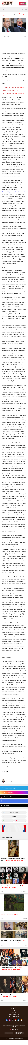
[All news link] (25, 1042)
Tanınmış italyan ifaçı (10, 90)
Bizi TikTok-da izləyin (8, 796)
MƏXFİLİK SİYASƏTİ (14, 1016)
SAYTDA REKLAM (14, 1014)
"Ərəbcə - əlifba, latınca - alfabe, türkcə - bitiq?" (13, 192)
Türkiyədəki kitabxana (14, 93)
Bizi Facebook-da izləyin (8, 801)
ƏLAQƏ (14, 1010)
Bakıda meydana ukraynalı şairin (13, 87)
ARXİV (14, 1012)
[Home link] (14, 1042)
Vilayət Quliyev (9, 781)
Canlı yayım (22, 3)
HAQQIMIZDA (14, 1008)
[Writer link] (19, 1042)
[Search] (8, 1042)
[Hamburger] (2, 1042)
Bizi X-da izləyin (7, 805)
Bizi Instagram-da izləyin (8, 792)
